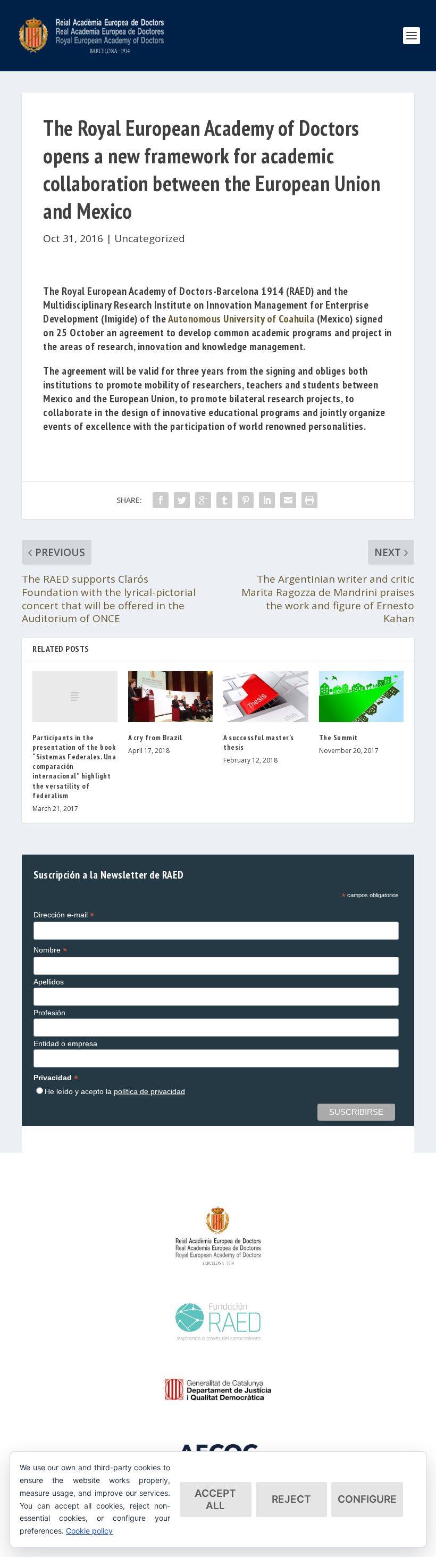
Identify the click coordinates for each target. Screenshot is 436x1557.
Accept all (215, 1499)
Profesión (49, 1012)
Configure (367, 1499)
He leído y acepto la (115, 1091)
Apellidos (48, 982)
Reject (291, 1499)
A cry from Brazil (155, 737)
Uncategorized (149, 238)
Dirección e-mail (63, 915)
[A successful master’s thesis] (265, 696)
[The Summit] (361, 696)
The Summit (338, 737)
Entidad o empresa (65, 1043)
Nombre (50, 950)
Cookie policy (89, 1530)
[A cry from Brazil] (170, 696)
